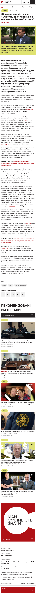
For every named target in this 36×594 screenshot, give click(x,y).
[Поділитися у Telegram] (8, 294)
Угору (4, 588)
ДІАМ (4, 285)
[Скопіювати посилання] (23, 294)
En (24, 2)
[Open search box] (28, 2)
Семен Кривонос (20, 285)
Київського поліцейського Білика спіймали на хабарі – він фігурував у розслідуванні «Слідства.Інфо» (17, 240)
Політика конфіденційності (27, 583)
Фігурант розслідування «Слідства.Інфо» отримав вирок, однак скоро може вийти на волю (17, 163)
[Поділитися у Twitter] (13, 294)
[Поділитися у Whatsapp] (18, 294)
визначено (29, 109)
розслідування (6, 144)
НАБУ (10, 285)
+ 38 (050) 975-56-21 (6, 555)
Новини (7, 7)
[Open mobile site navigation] (32, 2)
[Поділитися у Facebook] (3, 294)
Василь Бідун (5, 22)
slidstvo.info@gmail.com (7, 550)
